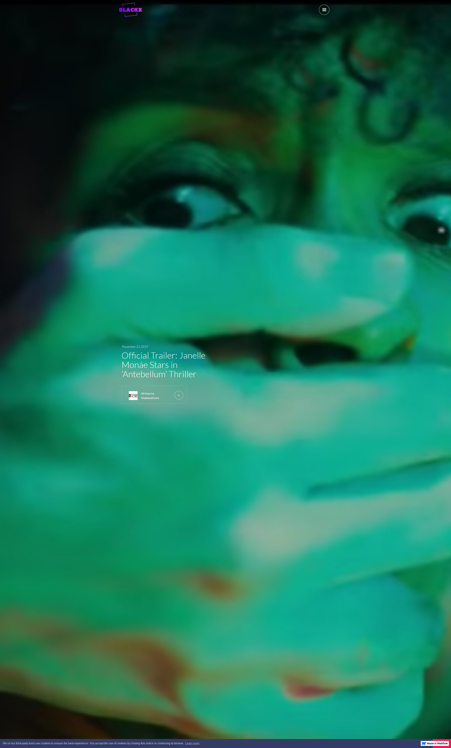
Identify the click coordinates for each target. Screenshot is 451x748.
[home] (130, 10)
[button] (324, 9)
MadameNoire (150, 397)
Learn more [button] (192, 743)
